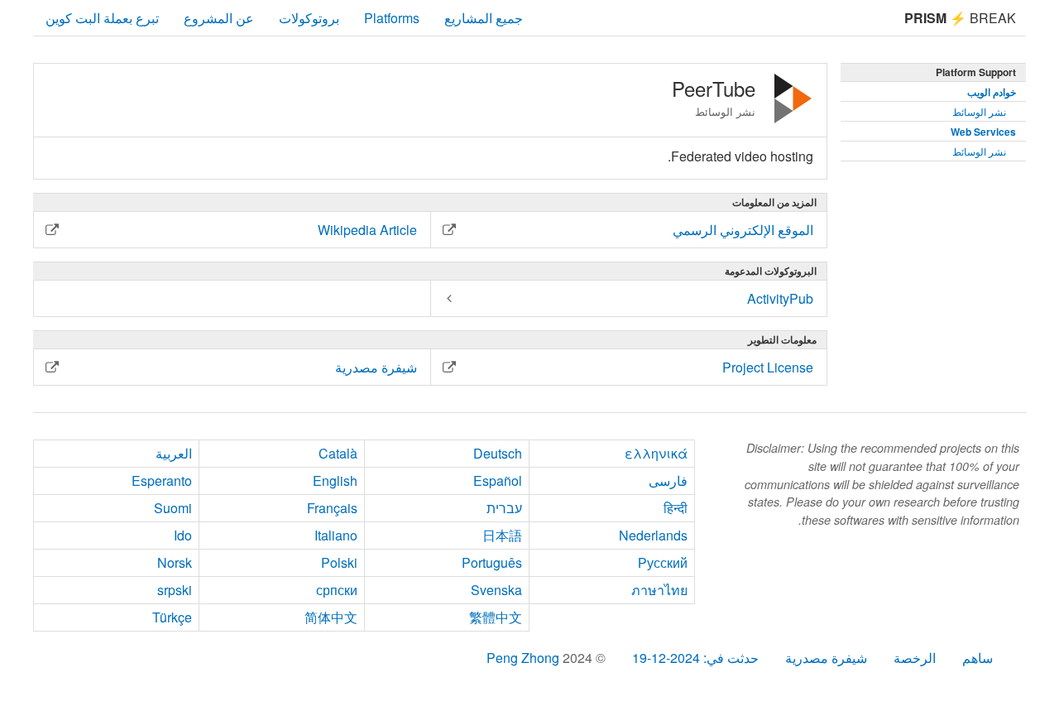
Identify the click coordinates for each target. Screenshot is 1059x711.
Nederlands (653, 535)
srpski (174, 589)
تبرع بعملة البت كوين (102, 17)
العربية (174, 453)
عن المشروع (219, 17)
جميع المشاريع (483, 17)
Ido (183, 535)
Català (338, 453)
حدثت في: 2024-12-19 (695, 657)
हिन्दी (676, 507)
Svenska (496, 589)
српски (336, 589)
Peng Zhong (524, 657)
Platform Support (976, 72)
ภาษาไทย (659, 589)
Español (497, 480)
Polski (339, 562)
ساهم (977, 657)
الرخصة (915, 657)
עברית (504, 507)
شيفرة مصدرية (826, 657)
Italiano (335, 535)
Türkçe (172, 617)
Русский (663, 562)
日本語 (502, 535)
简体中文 (330, 617)
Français (332, 507)
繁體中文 (495, 617)
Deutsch (497, 453)
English (335, 480)
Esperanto (162, 480)
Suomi (173, 507)
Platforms (391, 17)
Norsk (174, 562)
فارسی (668, 480)
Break (960, 17)
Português (492, 562)
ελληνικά (656, 453)
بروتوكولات (309, 17)
